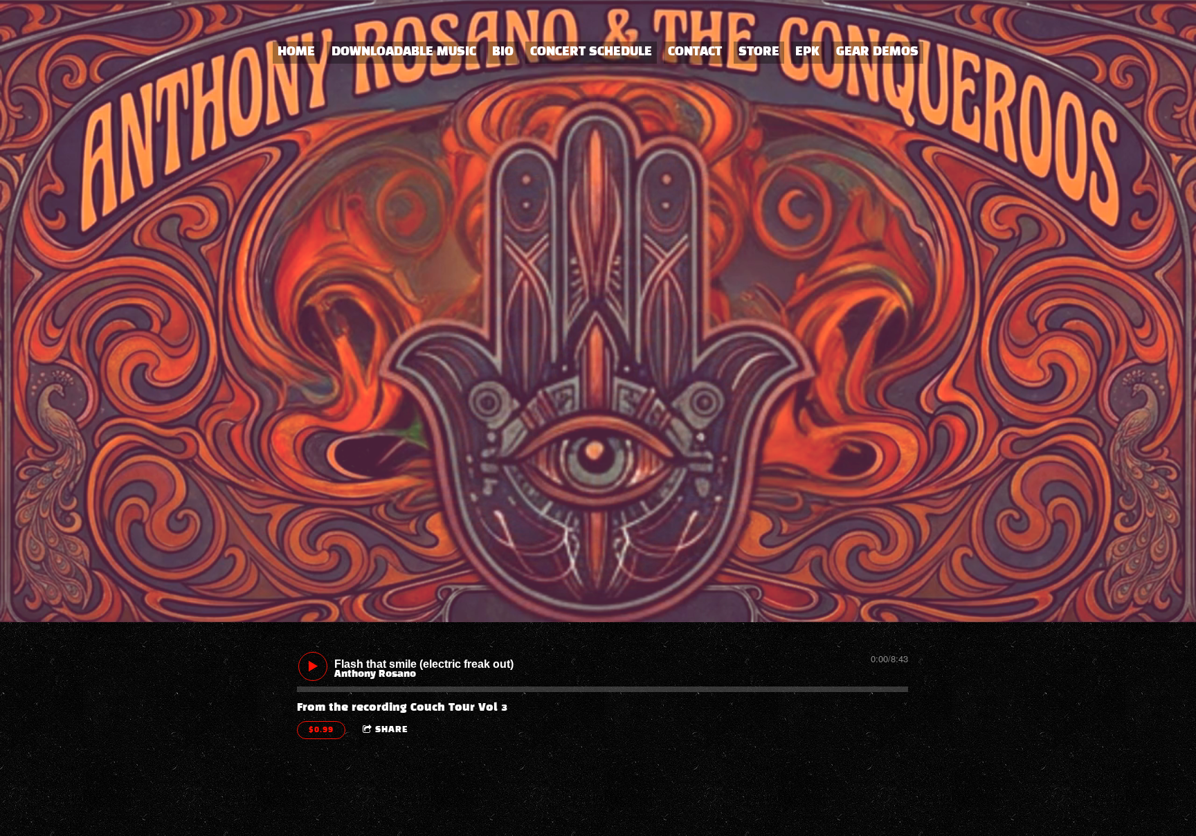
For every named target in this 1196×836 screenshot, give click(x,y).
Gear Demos (877, 52)
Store (759, 52)
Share (391, 730)
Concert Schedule (591, 52)
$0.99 (321, 730)
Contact (695, 52)
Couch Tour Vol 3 (458, 707)
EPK (807, 52)
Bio (503, 52)
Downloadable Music (404, 52)
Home (296, 52)
